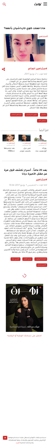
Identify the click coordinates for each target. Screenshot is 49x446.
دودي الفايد (27, 259)
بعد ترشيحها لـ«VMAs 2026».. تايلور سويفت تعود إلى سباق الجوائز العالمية (9, 150)
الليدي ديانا (15, 259)
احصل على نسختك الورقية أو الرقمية (24, 336)
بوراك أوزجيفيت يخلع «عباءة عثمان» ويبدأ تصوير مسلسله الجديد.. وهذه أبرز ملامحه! (40, 150)
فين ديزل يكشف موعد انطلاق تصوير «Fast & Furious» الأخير (24, 150)
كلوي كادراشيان (31, 115)
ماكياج (43, 115)
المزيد (18, 443)
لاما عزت (43, 74)
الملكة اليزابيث (41, 259)
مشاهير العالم (16, 115)
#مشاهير (43, 143)
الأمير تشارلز (42, 265)
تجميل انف (42, 121)
